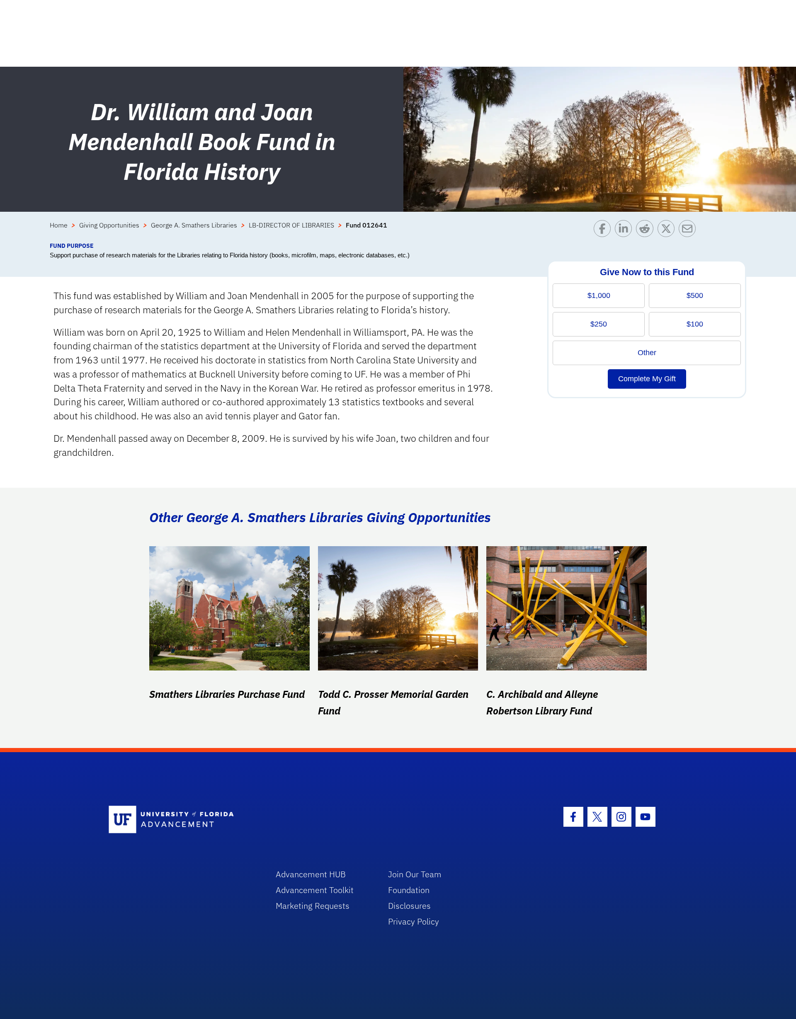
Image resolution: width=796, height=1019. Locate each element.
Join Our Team (415, 874)
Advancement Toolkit (315, 890)
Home (59, 225)
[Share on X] (668, 230)
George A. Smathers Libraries (194, 225)
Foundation (409, 890)
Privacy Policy (413, 921)
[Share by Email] (689, 230)
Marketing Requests (312, 905)
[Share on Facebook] (604, 230)
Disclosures (409, 905)
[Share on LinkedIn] (625, 230)
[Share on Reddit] (646, 230)
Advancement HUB (311, 874)
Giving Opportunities (109, 225)
